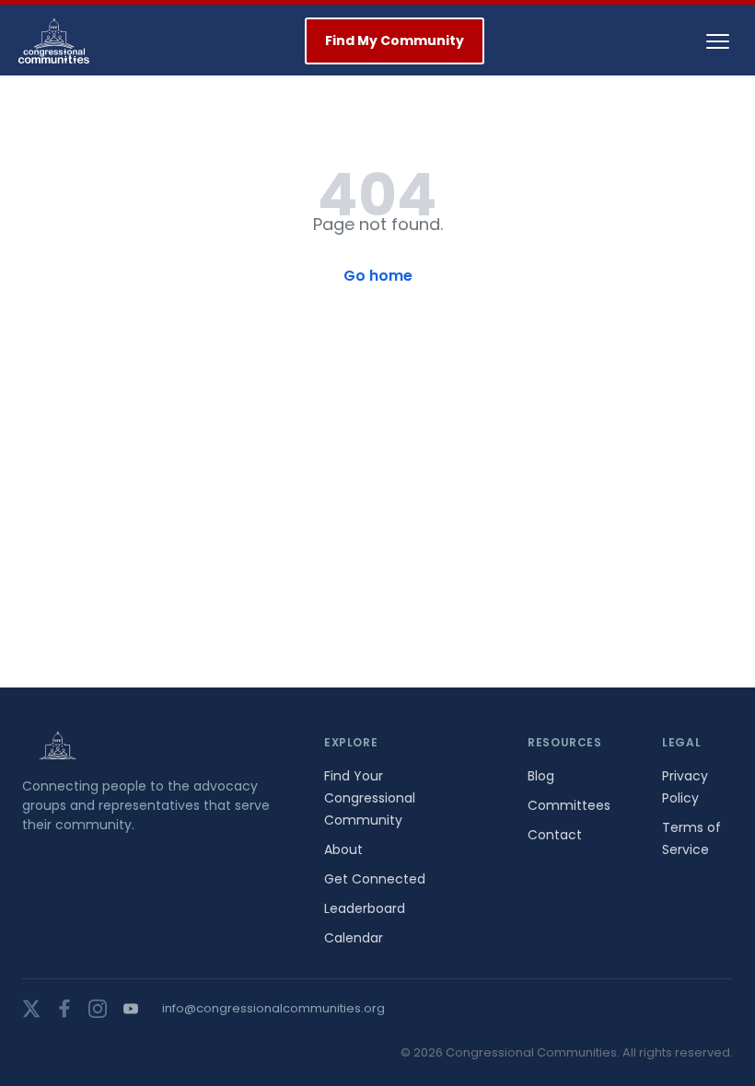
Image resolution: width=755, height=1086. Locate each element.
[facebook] (64, 1008)
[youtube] (131, 1008)
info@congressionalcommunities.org (273, 1008)
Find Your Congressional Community (369, 798)
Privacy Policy (685, 787)
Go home (377, 275)
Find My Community (394, 40)
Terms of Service (691, 838)
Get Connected (374, 879)
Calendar (353, 938)
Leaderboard (364, 908)
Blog (541, 776)
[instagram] (97, 1008)
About (343, 849)
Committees (569, 805)
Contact (555, 835)
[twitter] (31, 1008)
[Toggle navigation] (718, 41)
